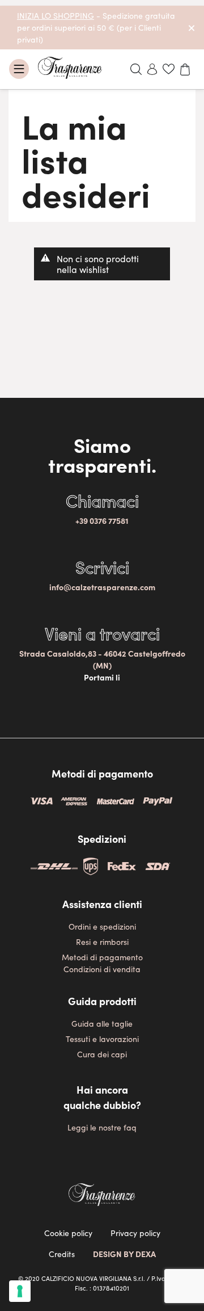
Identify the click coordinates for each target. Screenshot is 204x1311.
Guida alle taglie (102, 1023)
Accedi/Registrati (152, 69)
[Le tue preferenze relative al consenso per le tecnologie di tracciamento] (20, 1291)
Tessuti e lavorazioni (102, 1038)
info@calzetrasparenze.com (102, 587)
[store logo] (70, 68)
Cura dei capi (102, 1054)
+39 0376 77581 (102, 520)
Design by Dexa (124, 1253)
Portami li (102, 677)
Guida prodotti (102, 1001)
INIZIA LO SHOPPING (55, 15)
